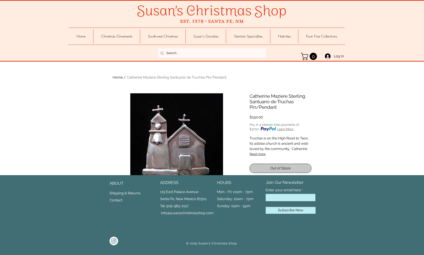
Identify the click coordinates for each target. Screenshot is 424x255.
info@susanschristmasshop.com (187, 213)
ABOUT (116, 183)
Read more (257, 154)
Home (118, 77)
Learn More (285, 129)
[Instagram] (114, 241)
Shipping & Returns (125, 193)
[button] (310, 56)
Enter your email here (283, 190)
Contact (116, 200)
